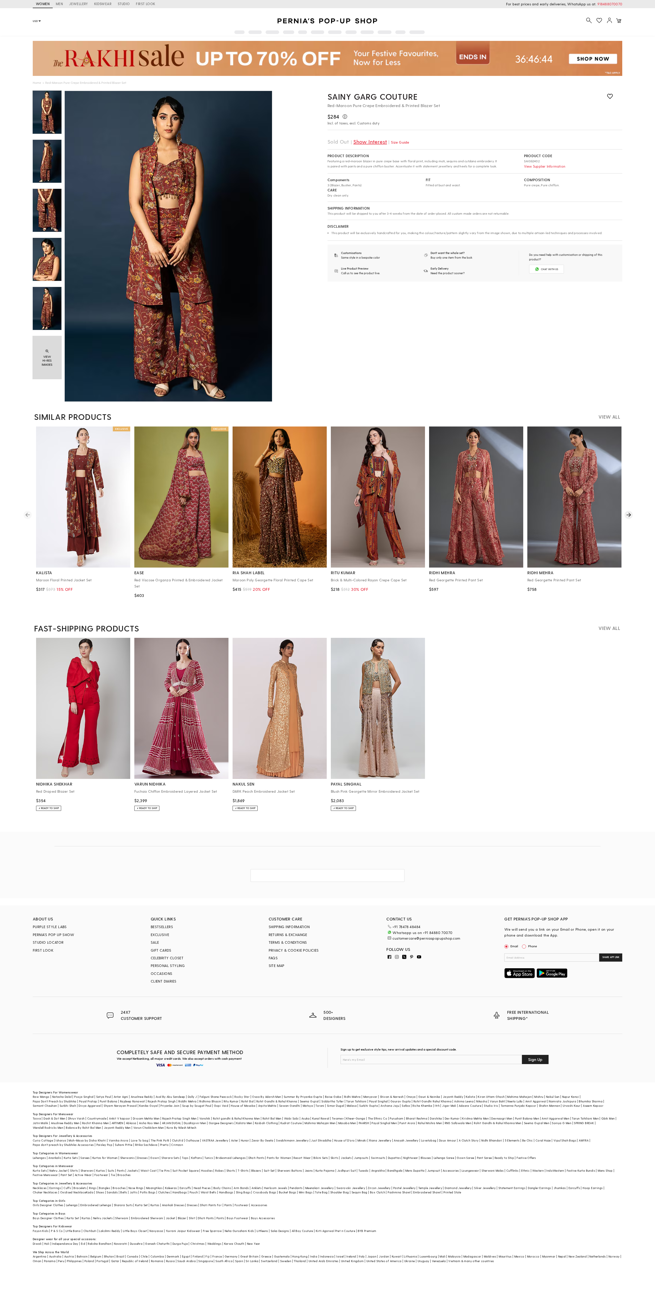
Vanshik (204, 1118)
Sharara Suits (123, 1205)
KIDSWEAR (103, 4)
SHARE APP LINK (610, 957)
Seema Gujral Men (536, 1123)
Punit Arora (407, 1123)
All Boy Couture (302, 1230)
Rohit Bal (247, 1101)
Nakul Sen (553, 1096)
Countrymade (96, 1118)
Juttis (133, 1192)
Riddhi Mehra (187, 1101)
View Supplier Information (544, 166)
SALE (155, 942)
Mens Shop (605, 1170)
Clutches (164, 1192)
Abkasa (131, 1123)
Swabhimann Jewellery (292, 1140)
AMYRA (583, 1140)
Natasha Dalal (62, 1096)
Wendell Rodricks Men (48, 1127)
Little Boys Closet (135, 1230)
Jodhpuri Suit (346, 1170)
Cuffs (67, 1188)
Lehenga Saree (444, 1157)
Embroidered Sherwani (147, 1218)
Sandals (112, 1192)
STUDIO (124, 4)
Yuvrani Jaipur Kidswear (183, 1230)
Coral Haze (543, 1140)
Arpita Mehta (267, 1105)
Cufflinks (512, 1170)
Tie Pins (164, 1170)
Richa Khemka (422, 1105)
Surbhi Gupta (368, 1105)
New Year (253, 1243)
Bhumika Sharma (591, 1101)
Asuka (305, 1118)
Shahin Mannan (549, 1105)
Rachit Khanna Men (95, 1123)
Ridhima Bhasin (210, 1101)
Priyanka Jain (169, 1105)
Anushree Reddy (142, 1096)
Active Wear (83, 1175)
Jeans (309, 1170)
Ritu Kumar (231, 1101)
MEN (59, 4)
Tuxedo (363, 1170)
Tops (185, 1157)
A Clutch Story (469, 1140)
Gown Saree (465, 1157)
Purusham (396, 1118)
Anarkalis (54, 1157)
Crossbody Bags (264, 1192)
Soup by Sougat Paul (196, 1105)
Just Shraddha (321, 1140)
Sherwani (87, 1170)
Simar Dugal (335, 1105)
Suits (111, 1170)
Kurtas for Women (104, 1157)
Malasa (352, 1105)
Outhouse (192, 1140)
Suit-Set (269, 1170)
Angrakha (378, 1170)
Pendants (296, 1188)
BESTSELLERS (162, 927)
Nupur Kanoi (570, 1096)
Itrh (437, 1105)
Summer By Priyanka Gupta (303, 1096)
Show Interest (370, 142)
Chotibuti (90, 1230)
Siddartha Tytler (332, 1101)
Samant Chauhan (45, 1105)
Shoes (100, 1192)
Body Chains (222, 1188)
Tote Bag (321, 1192)
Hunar (245, 1140)
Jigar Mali (449, 1105)
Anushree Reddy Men (65, 1123)
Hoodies (207, 1170)
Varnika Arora (118, 1140)
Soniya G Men (561, 1123)
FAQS (273, 958)
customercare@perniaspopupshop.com (426, 938)
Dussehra (136, 1243)
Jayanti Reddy (453, 1096)
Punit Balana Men (527, 1118)
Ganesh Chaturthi (157, 1243)
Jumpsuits (361, 1157)
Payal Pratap (88, 1101)
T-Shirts (243, 1170)
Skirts (334, 1157)
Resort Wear (302, 1157)
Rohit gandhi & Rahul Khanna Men (236, 1118)
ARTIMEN (117, 1123)
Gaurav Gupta (400, 1101)
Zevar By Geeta (263, 1140)
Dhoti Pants (256, 1157)
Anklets (256, 1188)
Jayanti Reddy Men (117, 1127)
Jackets (346, 1157)
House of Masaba (243, 1105)
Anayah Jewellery (406, 1140)
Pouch (194, 1192)
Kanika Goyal (148, 1105)
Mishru (538, 1096)
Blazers (256, 1170)
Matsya (308, 1105)
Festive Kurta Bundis (581, 1170)
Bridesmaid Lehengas (231, 1157)
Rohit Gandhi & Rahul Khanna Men (497, 1123)
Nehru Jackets (103, 1218)
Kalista (470, 1096)
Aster (234, 1140)
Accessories (451, 1170)
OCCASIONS (161, 973)
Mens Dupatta (415, 1170)
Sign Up (535, 1059)
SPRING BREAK (584, 1123)
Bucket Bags (287, 1192)
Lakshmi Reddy (109, 1230)
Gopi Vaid (221, 1105)
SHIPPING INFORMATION (289, 927)
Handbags (179, 1192)
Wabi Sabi (291, 1118)
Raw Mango (41, 1096)
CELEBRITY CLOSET (167, 958)
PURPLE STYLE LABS (50, 927)
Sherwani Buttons (289, 1170)
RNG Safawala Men (458, 1123)
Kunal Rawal (320, 1118)
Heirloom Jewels (275, 1188)
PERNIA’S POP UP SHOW (53, 934)
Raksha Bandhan (99, 1243)
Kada (89, 1192)
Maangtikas (154, 1188)
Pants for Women (279, 1157)
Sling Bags (243, 1192)
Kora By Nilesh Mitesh (181, 1127)
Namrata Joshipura (562, 1101)
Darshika (436, 1118)
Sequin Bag (359, 1192)
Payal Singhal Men (384, 1123)
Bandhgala (395, 1170)
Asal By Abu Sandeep (170, 1096)
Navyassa (156, 1230)
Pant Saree (484, 1157)
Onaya (411, 1096)
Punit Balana (108, 1101)
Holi (47, 1243)
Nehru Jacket (58, 1170)
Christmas (197, 1243)
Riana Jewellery (380, 1140)
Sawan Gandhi (289, 1105)
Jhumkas (560, 1188)
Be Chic (527, 1140)
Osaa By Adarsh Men (266, 1096)
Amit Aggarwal (535, 1101)
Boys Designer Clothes (48, 1218)
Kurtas (100, 1170)
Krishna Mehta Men (475, 1118)
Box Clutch (377, 1192)
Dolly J (192, 1096)
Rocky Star (241, 1096)
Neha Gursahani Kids (239, 1230)
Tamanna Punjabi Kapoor (518, 1105)
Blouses (426, 1157)
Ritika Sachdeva (146, 1144)
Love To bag (139, 1140)
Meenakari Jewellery (319, 1188)
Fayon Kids (40, 1230)
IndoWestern (555, 1170)
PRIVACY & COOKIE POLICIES (294, 950)
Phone (532, 946)
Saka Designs (280, 1230)
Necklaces (40, 1188)
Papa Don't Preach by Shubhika (55, 1101)
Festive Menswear (45, 1175)
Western (538, 1170)
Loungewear (470, 1170)
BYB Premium (367, 1230)
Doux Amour (447, 1140)
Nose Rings (136, 1188)
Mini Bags (306, 1192)
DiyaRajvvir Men (195, 1123)
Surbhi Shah (68, 1105)
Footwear (101, 1175)
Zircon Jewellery (379, 1188)
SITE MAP (277, 965)
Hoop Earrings (593, 1188)
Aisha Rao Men (149, 1123)
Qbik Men (608, 1118)
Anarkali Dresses (173, 1205)
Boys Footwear (237, 1218)
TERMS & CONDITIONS (288, 942)
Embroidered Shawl (427, 1192)
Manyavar (370, 1096)
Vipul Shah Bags (564, 1140)
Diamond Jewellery (458, 1188)
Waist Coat (148, 1170)
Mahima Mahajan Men (319, 1123)
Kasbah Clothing (266, 1123)
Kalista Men (244, 1123)
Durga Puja (180, 1243)
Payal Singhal (378, 1101)
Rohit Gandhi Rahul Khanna (432, 1101)
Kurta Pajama (325, 1170)
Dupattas (394, 1157)
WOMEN (43, 4)
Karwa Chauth (234, 1243)
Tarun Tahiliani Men (585, 1118)
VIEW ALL (609, 416)
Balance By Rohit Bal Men (83, 1127)
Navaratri (120, 1243)
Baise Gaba (333, 1096)
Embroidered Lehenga (95, 1205)
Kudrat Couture (291, 1123)
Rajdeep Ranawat (132, 1101)
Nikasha (481, 1101)
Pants (121, 1170)
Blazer (182, 1218)
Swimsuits (378, 1157)
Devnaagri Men (501, 1118)
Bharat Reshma (416, 1118)
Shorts (230, 1170)
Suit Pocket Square (185, 1170)
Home (37, 82)
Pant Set (66, 1175)
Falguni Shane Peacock (216, 1096)
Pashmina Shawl (399, 1192)
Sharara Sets (170, 1157)
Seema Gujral (309, 1101)
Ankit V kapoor (119, 1118)
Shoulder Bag (339, 1192)
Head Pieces (202, 1188)
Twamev (338, 1118)
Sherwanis (127, 1157)
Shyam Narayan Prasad (120, 1105)
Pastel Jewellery (404, 1188)
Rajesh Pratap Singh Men (179, 1118)
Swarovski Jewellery (350, 1188)
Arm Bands (241, 1188)
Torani (319, 1105)
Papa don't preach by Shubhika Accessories (63, 1144)
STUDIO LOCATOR (48, 942)
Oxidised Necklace (73, 1192)
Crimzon (177, 1144)
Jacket (170, 1218)
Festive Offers (526, 1157)
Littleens (262, 1230)
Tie (113, 1175)
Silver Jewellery (485, 1188)
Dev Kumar (452, 1118)
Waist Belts (208, 1192)
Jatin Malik (40, 1123)
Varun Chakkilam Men (148, 1127)
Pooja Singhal (83, 1096)
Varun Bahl (497, 1101)
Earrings (55, 1188)
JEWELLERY (78, 4)
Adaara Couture (470, 1105)
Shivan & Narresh (391, 1096)
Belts (123, 1192)
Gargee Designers (221, 1123)
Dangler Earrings (539, 1188)
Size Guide (400, 142)
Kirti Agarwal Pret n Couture (335, 1230)
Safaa (406, 1105)
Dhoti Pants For (211, 1205)
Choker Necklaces (45, 1192)
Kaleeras (171, 1188)
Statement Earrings (511, 1188)
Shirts (74, 1170)
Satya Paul (103, 1096)
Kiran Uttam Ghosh (491, 1096)
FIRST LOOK (145, 4)
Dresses (142, 1157)
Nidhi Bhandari (491, 1140)
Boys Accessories (263, 1218)
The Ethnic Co (377, 1118)
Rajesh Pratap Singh (162, 1101)
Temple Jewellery (430, 1188)
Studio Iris (491, 1105)
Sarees (85, 1157)
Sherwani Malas (493, 1170)
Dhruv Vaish (76, 1118)
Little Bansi (73, 1230)
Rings (92, 1188)
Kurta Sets (71, 1157)
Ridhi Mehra (352, 1096)
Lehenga (72, 1205)
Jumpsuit (433, 1170)
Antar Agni (121, 1096)
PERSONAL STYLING (168, 965)
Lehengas (39, 1157)
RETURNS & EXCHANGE (288, 934)
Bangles (104, 1188)
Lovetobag (428, 1140)
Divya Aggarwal (90, 1105)
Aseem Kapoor (593, 1105)
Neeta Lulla (514, 1101)
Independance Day (65, 1243)
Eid (83, 1243)
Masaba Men (347, 1123)
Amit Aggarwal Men (555, 1118)
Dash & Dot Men (54, 1118)
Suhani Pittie (123, 1144)
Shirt (192, 1218)
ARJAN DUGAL (171, 1123)
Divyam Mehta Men (146, 1118)
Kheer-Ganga (355, 1118)
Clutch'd (177, 1140)
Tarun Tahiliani (356, 1101)
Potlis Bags (147, 1192)
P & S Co (57, 1230)
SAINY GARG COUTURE (373, 96)
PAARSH (364, 1123)
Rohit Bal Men (272, 1118)
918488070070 (609, 4)
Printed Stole (452, 1192)
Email (514, 946)
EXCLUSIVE (160, 934)
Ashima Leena (464, 1101)
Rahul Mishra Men (430, 1123)
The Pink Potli (160, 1140)
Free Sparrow (212, 1230)
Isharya (61, 1140)
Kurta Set (141, 1205)
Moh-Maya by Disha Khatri (87, 1140)
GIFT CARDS (161, 950)
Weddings (214, 1243)
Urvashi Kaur (571, 1105)
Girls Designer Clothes (48, 1205)
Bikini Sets (320, 1157)
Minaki (362, 1140)
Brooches (123, 1175)
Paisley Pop (104, 1144)
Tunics (208, 1157)
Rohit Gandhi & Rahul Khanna (276, 1101)
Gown (154, 1157)
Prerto (164, 1144)
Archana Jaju (389, 1105)
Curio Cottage (43, 1140)
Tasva (37, 1118)
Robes (219, 1170)
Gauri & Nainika (429, 1096)
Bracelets (79, 1188)
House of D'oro (344, 1140)
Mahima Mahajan (519, 1096)
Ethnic (525, 1170)
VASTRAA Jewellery (215, 1140)
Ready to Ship (504, 1157)
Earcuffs (185, 1188)
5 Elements (512, 1140)
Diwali (37, 1243)
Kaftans (196, 1157)
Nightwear (410, 1157)
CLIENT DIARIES (164, 981)
